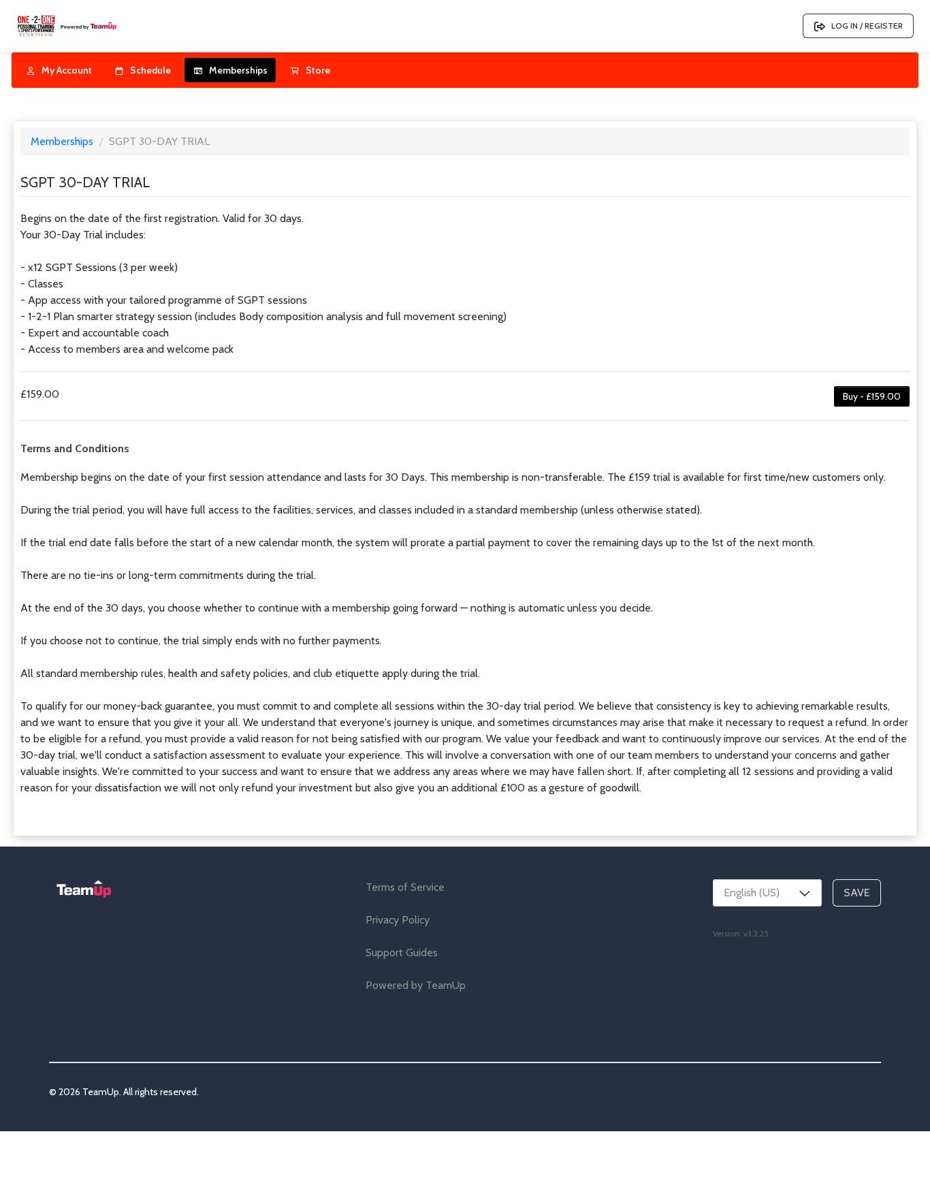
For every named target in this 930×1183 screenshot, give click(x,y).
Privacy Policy (398, 919)
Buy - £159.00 (872, 396)
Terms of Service (405, 887)
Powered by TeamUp (416, 985)
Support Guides (402, 952)
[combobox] (767, 892)
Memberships (63, 141)
